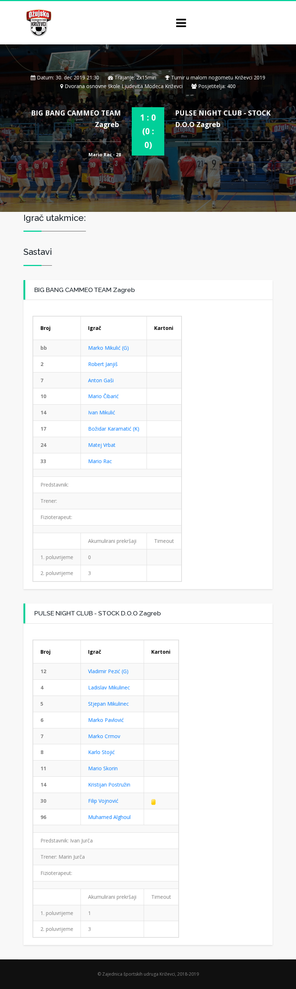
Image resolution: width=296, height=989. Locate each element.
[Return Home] (38, 22)
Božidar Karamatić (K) (113, 428)
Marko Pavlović (106, 719)
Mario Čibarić (103, 396)
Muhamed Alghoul (109, 817)
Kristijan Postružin (109, 784)
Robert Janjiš (103, 364)
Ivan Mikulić (101, 412)
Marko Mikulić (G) (108, 347)
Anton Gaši (101, 380)
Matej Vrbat (102, 444)
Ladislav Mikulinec (109, 687)
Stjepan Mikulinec (108, 703)
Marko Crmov (104, 736)
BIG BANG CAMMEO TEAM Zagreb (84, 289)
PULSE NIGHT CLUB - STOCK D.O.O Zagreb (97, 613)
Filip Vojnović (103, 800)
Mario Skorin (103, 768)
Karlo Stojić (101, 752)
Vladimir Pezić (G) (108, 671)
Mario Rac (100, 461)
